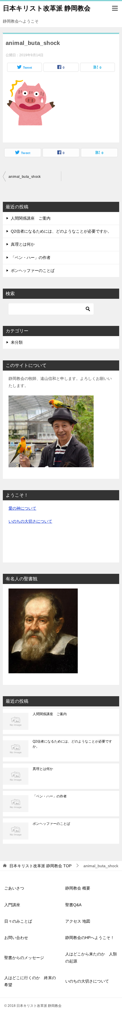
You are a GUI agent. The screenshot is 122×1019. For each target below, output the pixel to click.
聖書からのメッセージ (24, 957)
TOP (40, 866)
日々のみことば (18, 921)
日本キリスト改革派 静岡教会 (47, 8)
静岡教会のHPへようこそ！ (89, 937)
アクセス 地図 (77, 921)
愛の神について (22, 508)
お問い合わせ (16, 937)
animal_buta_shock (25, 177)
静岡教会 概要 (77, 888)
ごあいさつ (14, 888)
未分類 (17, 342)
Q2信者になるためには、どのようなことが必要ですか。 (61, 231)
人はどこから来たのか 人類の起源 (91, 957)
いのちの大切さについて (30, 521)
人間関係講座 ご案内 (31, 218)
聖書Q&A (73, 905)
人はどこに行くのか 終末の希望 (30, 981)
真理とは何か (23, 244)
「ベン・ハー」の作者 (31, 257)
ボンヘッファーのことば (32, 270)
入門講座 (12, 905)
